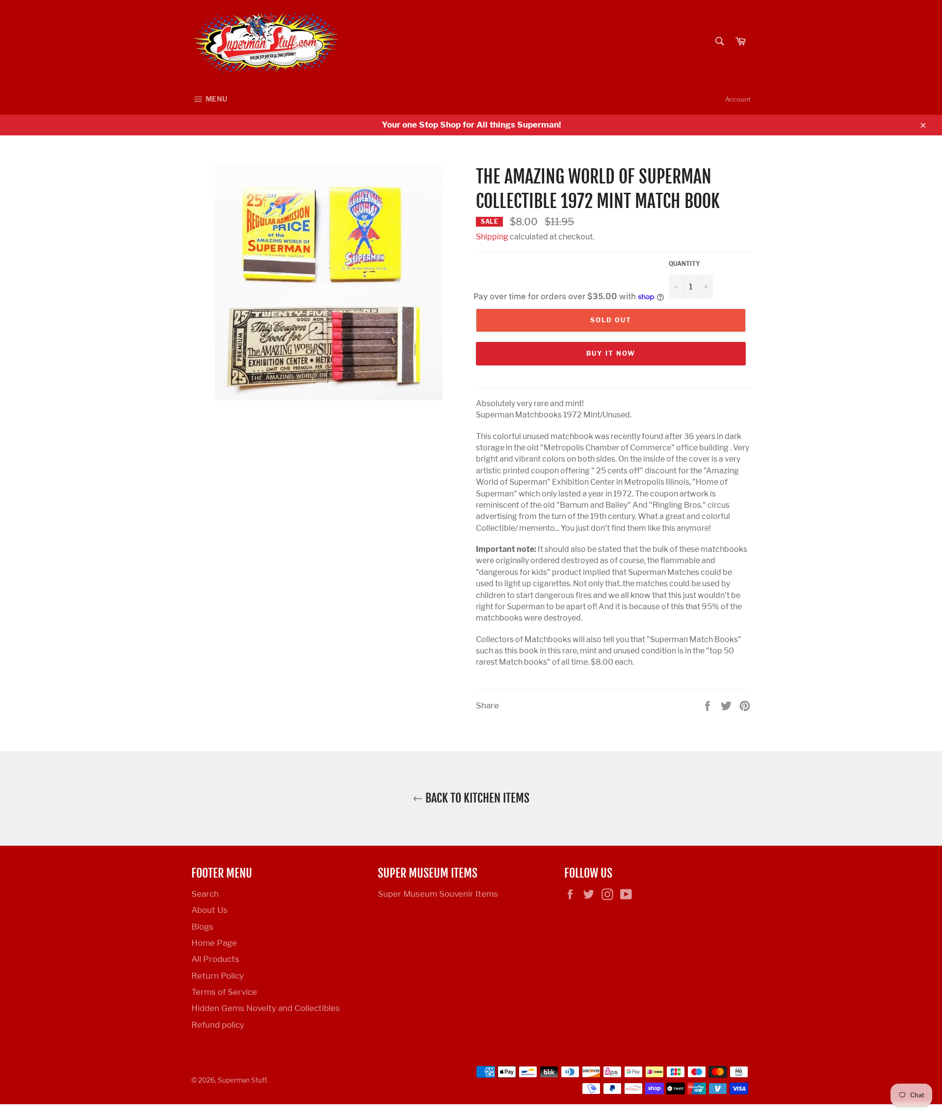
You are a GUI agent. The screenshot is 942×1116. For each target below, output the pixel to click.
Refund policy (217, 1025)
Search (205, 894)
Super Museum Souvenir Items (438, 894)
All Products (215, 959)
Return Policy (217, 976)
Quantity (684, 263)
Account (738, 99)
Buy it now (610, 353)
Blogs (202, 927)
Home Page (214, 943)
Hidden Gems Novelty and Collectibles (265, 1008)
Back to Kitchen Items (476, 798)
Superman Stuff (242, 1080)
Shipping (492, 236)
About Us (209, 910)
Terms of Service (224, 992)
